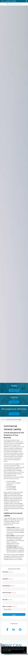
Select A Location (9, 606)
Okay (24, 652)
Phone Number (9, 592)
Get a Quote (14, 390)
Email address (8, 585)
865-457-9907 (11, 1)
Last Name (7, 578)
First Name (7, 572)
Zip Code (7, 599)
